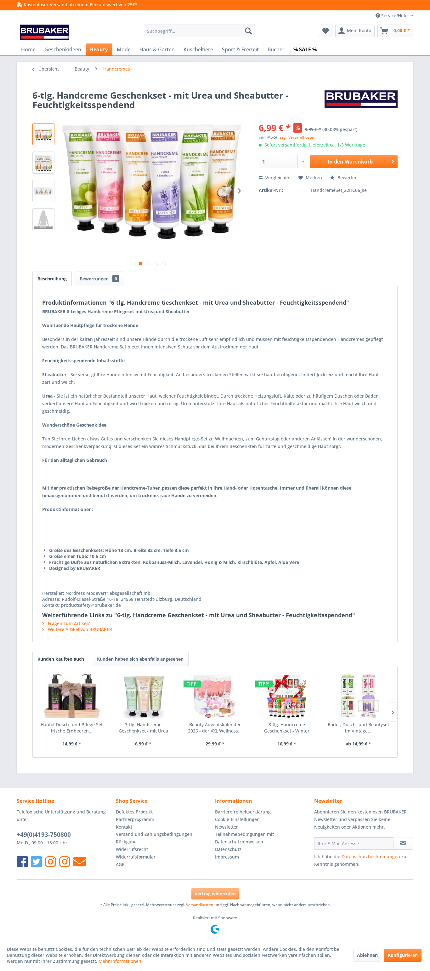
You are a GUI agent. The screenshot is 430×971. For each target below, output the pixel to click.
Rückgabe (126, 842)
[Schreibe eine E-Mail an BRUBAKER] (79, 861)
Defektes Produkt (134, 812)
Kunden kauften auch (60, 659)
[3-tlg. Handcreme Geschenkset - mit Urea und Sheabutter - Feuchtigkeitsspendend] (143, 696)
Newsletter (226, 827)
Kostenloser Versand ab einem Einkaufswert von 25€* (80, 5)
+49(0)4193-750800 (44, 834)
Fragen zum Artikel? (68, 623)
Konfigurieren (403, 955)
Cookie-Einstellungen (237, 819)
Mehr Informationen (120, 961)
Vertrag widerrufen (215, 894)
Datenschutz (228, 849)
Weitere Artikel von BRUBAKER (79, 629)
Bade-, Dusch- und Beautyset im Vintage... (358, 727)
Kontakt (124, 827)
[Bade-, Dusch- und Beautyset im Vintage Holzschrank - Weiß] (358, 696)
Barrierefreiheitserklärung (243, 812)
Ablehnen (367, 955)
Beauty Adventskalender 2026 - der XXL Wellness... (215, 727)
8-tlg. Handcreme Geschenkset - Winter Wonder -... (286, 727)
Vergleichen (277, 178)
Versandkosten (199, 904)
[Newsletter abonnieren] (403, 843)
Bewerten (347, 178)
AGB (120, 864)
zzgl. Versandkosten (298, 137)
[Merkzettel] (325, 31)
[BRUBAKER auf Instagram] (50, 861)
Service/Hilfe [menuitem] (394, 16)
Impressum (227, 857)
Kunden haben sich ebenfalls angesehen (140, 659)
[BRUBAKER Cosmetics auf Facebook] (64, 861)
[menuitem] (199, 31)
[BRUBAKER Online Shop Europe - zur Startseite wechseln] (44, 32)
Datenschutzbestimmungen (371, 856)
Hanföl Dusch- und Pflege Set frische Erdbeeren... (72, 727)
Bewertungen (98, 279)
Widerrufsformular (136, 857)
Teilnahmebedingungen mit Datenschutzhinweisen (244, 838)
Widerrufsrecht (132, 849)
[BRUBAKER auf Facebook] (22, 861)
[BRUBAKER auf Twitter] (36, 861)
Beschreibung (52, 279)
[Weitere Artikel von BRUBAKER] (361, 101)
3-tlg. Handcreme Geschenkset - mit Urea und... (143, 727)
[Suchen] (248, 31)
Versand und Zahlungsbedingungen (154, 834)
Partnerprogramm (135, 819)
